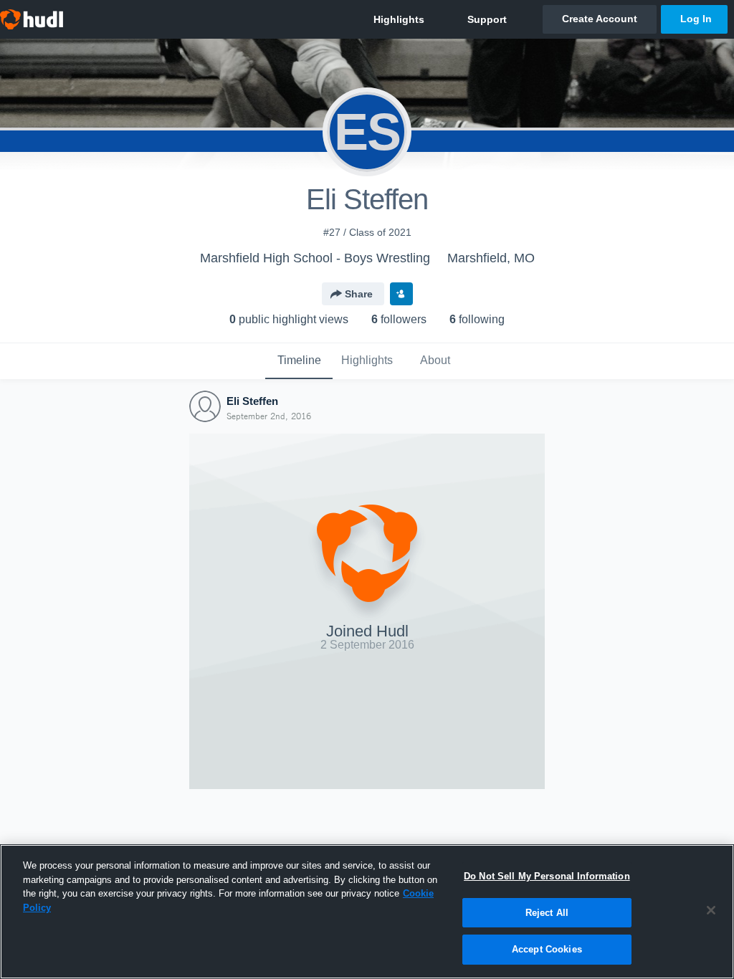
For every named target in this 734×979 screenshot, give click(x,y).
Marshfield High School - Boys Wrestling (315, 258)
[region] (367, 911)
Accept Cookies (547, 949)
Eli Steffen (252, 401)
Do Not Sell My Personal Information (547, 876)
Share (359, 294)
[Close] (711, 910)
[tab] (299, 361)
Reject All (546, 912)
